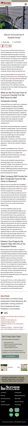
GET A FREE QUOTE (10, 356)
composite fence (18, 327)
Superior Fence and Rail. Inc (8, 421)
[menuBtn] (26, 4)
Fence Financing (19, 401)
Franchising (18, 404)
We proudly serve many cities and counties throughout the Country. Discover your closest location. (14, 379)
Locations (3, 392)
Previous (10, 367)
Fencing (3, 395)
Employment (18, 392)
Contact (3, 401)
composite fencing (6, 327)
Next (18, 367)
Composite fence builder (8, 322)
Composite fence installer (8, 320)
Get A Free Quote (5, 404)
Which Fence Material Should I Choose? (12, 329)
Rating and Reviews (20, 395)
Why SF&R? (18, 398)
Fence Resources (5, 398)
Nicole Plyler (6, 42)
